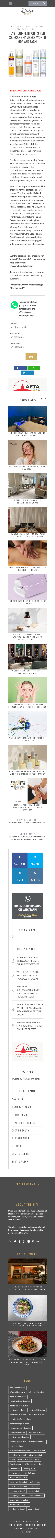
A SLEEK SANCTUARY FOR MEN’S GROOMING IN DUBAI (27, 671)
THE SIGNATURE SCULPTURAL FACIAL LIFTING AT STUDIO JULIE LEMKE (27, 535)
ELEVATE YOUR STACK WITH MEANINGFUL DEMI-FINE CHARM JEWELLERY (27, 807)
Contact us (34, 1528)
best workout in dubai (19, 1437)
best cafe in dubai (17, 1410)
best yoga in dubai (18, 1441)
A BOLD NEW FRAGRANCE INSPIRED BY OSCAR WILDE (27, 739)
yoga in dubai (33, 1509)
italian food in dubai (18, 1482)
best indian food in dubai (20, 1419)
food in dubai (15, 1464)
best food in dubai (18, 1414)
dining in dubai (35, 1455)
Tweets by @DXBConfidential (26, 1078)
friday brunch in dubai (34, 1464)
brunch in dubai (16, 1446)
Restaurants (20, 1138)
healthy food (29, 1468)
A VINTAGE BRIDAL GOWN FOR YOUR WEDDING (27, 821)
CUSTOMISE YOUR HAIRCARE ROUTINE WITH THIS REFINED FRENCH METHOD (27, 772)
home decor (15, 1473)
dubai (12, 1459)
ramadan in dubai (17, 1491)
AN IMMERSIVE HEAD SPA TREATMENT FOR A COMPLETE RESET (27, 434)
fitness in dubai (25, 1459)
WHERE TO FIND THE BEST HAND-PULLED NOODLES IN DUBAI (27, 975)
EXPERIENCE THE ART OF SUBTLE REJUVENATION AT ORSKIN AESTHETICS (27, 705)
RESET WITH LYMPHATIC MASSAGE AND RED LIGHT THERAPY (27, 568)
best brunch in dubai (19, 1405)
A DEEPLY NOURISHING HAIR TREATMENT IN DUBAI (27, 501)
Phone (13, 323)
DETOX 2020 (19, 1115)
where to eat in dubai (19, 1504)
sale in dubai (33, 1491)
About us (21, 1528)
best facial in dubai (37, 1410)
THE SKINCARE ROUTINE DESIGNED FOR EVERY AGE (27, 602)
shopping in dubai (17, 1495)
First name (15, 333)
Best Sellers (20, 1153)
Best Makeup (20, 1161)
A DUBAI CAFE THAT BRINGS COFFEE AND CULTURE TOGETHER (27, 960)
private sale (35, 1482)
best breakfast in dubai (20, 1401)
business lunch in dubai (20, 1450)
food (37, 1459)
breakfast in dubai (37, 1441)
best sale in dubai (17, 1432)
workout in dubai (17, 1509)
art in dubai (39, 1392)
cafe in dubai (39, 1450)
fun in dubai (15, 1468)
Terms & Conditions (35, 1525)
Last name (14, 343)
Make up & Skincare (21, 26)
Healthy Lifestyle (24, 1122)
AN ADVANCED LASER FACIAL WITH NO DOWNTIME (27, 467)
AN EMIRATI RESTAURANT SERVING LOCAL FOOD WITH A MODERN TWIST (27, 1362)
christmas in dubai (18, 1455)
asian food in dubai (18, 1396)
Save (31, 356)
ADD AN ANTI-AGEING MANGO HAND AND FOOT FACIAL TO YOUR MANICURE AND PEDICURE (27, 836)
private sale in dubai (18, 1486)
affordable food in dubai (20, 1392)
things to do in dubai (19, 1500)
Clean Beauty (21, 1130)
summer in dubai (36, 1495)
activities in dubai (17, 1387)
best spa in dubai (36, 1432)
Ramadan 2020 (21, 1107)
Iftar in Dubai (29, 1473)
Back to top (27, 1532)
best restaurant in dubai (20, 1428)
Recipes (17, 1146)
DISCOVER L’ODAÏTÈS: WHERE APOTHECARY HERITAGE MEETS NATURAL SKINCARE (27, 637)
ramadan (34, 1486)
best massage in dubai (19, 1423)
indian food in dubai (18, 1477)
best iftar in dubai (37, 1414)
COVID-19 (18, 1099)
